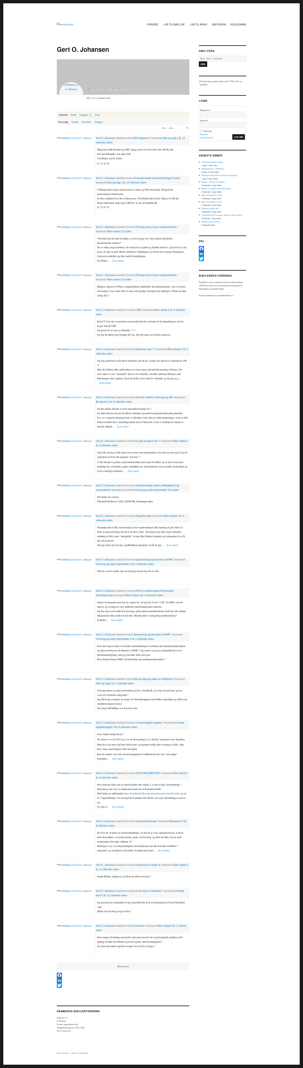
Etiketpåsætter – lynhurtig (212, 168)
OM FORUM (219, 24)
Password (138, 925)
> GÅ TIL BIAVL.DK (174, 24)
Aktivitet (63, 115)
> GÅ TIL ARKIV (198, 24)
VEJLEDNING (238, 24)
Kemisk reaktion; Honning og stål (154, 397)
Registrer (204, 134)
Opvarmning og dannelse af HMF (154, 559)
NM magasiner (141, 138)
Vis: (164, 127)
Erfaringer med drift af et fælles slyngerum (219, 175)
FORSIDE (152, 24)
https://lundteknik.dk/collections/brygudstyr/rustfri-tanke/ (152, 793)
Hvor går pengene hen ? (146, 441)
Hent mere (123, 966)
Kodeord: (204, 120)
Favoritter (86, 121)
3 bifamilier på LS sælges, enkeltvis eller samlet (221, 215)
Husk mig (208, 130)
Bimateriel (175, 821)
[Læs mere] (118, 260)
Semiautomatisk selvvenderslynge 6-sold (156, 178)
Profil (73, 114)
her (232, 295)
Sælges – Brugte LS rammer (213, 181)
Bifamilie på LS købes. (211, 221)
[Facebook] (123, 975)
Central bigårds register (149, 722)
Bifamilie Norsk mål (210, 208)
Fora (97, 114)
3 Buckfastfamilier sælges (212, 162)
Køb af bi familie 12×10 (211, 201)
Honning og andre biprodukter (150, 490)
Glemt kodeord (206, 137)
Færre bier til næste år (148, 865)
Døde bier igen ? (145, 349)
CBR (138, 310)
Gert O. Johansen (105, 138)
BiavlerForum (63, 1053)
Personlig (63, 122)
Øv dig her (101, 401)
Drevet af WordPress (80, 1053)
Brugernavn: (205, 110)
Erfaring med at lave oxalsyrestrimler (156, 227)
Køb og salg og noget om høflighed (152, 679)
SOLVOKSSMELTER (148, 773)
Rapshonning (143, 516)
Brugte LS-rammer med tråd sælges (216, 188)
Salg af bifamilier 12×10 (211, 195)
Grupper (85, 114)
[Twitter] (123, 985)
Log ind (238, 136)
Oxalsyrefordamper (146, 821)
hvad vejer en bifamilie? (149, 891)
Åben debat (113, 231)
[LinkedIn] (123, 980)
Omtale (75, 121)
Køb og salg (169, 138)
